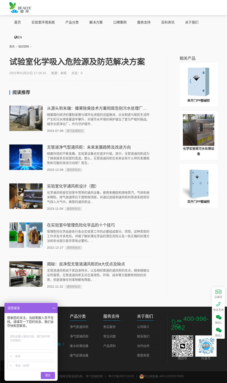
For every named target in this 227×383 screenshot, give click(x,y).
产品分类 (72, 22)
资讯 (12, 46)
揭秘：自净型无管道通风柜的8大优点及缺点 (86, 264)
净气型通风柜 (79, 327)
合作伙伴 (143, 346)
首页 (17, 22)
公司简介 (143, 327)
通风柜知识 (73, 169)
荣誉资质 (143, 355)
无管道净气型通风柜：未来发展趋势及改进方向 (89, 147)
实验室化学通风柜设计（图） (73, 186)
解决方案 (96, 22)
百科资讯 (167, 22)
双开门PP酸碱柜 (198, 201)
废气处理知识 (75, 131)
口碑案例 (120, 22)
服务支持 (144, 22)
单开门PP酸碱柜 (198, 100)
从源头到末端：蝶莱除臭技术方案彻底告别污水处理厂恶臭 (99, 108)
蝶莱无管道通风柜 (20, 7)
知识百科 (23, 46)
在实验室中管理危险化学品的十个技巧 (81, 225)
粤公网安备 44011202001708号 (164, 376)
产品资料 (109, 346)
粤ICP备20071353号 (121, 376)
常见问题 (109, 336)
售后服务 (109, 327)
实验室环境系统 (43, 22)
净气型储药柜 (79, 336)
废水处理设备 (79, 346)
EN (19, 37)
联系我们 (143, 336)
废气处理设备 (79, 355)
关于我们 (191, 22)
